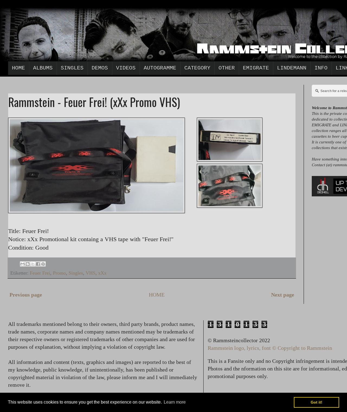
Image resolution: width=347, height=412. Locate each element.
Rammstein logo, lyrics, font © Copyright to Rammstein (270, 348)
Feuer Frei (40, 273)
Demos (100, 68)
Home (18, 68)
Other (227, 68)
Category (197, 68)
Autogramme (160, 68)
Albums (43, 68)
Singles (72, 68)
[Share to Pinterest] (43, 264)
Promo (59, 273)
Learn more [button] (175, 402)
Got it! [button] (316, 402)
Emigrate (256, 68)
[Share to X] (33, 264)
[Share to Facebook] (38, 264)
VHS (90, 273)
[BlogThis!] (27, 264)
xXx (102, 273)
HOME (157, 295)
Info (320, 68)
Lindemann (291, 68)
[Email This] (22, 264)
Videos (126, 68)
